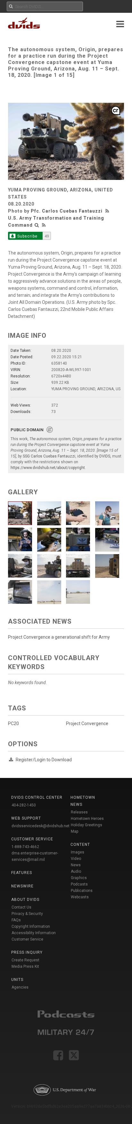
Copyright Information (31, 926)
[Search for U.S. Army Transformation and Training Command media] (37, 225)
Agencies (20, 987)
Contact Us (21, 907)
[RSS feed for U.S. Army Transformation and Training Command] (44, 225)
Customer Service (27, 939)
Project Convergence (87, 723)
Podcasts (79, 884)
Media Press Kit (25, 966)
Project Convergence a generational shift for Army (59, 637)
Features (21, 872)
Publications (82, 890)
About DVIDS (25, 899)
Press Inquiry (27, 952)
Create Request (25, 960)
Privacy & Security (27, 913)
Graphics (79, 878)
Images (77, 852)
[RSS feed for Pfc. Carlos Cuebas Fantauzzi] (107, 211)
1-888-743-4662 (25, 847)
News (76, 865)
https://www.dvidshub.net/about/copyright (48, 467)
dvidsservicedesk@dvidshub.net (41, 826)
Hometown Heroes (87, 818)
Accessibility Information (34, 933)
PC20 (13, 723)
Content (80, 844)
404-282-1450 (24, 805)
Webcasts (80, 897)
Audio (76, 871)
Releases (79, 812)
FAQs (16, 920)
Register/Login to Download (44, 759)
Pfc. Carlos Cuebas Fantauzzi (67, 211)
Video (76, 858)
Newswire (22, 886)
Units (17, 979)
